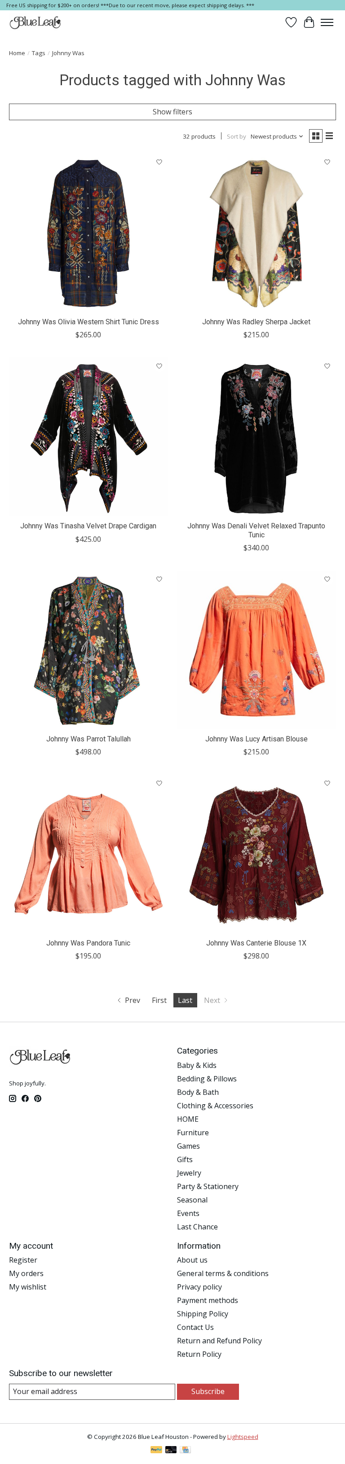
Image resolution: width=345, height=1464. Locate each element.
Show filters (172, 112)
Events (188, 1213)
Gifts (185, 1159)
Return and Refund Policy (219, 1341)
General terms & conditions (223, 1273)
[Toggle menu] (327, 22)
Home (17, 53)
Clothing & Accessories (215, 1106)
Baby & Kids (197, 1065)
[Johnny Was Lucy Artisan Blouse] (256, 650)
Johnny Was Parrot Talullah (88, 739)
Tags (38, 53)
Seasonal (192, 1200)
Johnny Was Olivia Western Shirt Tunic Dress (88, 322)
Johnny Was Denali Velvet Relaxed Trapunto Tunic (256, 530)
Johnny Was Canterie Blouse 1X (256, 943)
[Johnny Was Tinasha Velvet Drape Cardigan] (88, 436)
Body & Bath (198, 1092)
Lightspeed (242, 1437)
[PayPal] (156, 1450)
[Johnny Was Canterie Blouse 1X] (256, 854)
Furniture (193, 1132)
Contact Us (195, 1327)
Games (188, 1146)
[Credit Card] (185, 1450)
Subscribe (208, 1391)
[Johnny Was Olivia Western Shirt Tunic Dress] (88, 232)
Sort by (236, 136)
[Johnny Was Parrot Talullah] (88, 650)
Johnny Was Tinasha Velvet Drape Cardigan (88, 526)
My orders (26, 1273)
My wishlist (27, 1287)
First (159, 1000)
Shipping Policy (202, 1314)
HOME (188, 1119)
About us (192, 1260)
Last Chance (197, 1227)
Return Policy (199, 1354)
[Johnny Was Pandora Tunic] (88, 854)
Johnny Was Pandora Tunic (88, 943)
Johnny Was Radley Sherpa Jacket (256, 322)
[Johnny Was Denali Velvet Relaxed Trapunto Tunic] (256, 436)
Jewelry (189, 1173)
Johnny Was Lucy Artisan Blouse (256, 739)
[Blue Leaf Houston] (35, 22)
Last (185, 1000)
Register (23, 1260)
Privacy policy (199, 1287)
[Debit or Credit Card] (171, 1450)
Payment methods (207, 1300)
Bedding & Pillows (207, 1079)
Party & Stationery (208, 1186)
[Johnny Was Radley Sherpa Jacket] (256, 232)
